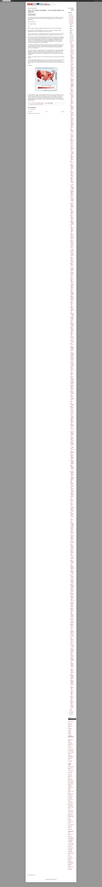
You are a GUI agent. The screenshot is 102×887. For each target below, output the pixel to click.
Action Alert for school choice (72, 542)
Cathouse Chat (70, 847)
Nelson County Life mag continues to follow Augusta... (72, 524)
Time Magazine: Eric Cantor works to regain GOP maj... (72, 229)
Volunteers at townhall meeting (71, 655)
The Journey (70, 760)
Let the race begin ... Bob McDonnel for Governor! (72, 281)
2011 (70, 19)
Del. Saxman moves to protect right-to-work (72, 479)
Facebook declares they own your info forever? (72, 358)
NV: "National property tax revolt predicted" (72, 354)
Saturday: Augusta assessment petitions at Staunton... (72, 427)
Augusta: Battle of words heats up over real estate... (72, 329)
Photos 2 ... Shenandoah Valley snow (72, 698)
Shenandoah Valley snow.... (72, 706)
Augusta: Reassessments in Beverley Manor (72, 80)
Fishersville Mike (70, 749)
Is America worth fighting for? (71, 374)
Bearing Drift (70, 778)
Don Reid (69, 748)
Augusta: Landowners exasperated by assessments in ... (72, 237)
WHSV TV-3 (70, 809)
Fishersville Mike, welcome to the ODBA (72, 610)
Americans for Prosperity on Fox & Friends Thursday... (72, 199)
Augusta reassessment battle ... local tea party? (72, 157)
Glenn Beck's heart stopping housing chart (72, 57)
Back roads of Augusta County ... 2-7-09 (72, 576)
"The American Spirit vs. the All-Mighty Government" (72, 537)
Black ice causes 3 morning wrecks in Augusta (72, 324)
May (71, 37)
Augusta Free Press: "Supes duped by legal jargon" (72, 211)
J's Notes (69, 855)
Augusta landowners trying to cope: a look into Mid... (72, 223)
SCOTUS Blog (70, 795)
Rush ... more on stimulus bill (71, 500)
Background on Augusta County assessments (72, 253)
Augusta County (33, 104)
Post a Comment (32, 109)
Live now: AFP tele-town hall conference (72, 444)
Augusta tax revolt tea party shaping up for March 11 (72, 286)
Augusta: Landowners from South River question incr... (72, 125)
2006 (70, 714)
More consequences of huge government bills (72, 113)
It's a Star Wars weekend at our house (72, 90)
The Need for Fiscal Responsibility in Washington (72, 85)
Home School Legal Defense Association (70, 841)
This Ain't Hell (70, 825)
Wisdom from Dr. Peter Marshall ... (72, 265)
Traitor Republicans (72, 520)
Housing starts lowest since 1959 (71, 303)
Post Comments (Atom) (36, 113)
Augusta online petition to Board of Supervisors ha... (72, 567)
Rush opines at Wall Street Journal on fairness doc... (72, 275)
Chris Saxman (70, 746)
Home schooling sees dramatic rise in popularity (72, 489)
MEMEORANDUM (71, 816)
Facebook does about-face (71, 334)
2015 (70, 14)
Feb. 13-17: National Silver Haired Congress (72, 439)
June (71, 36)
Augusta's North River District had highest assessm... (72, 180)
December (71, 23)
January (71, 709)
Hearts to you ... (71, 402)
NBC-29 (69, 789)
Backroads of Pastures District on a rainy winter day (72, 96)
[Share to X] (50, 103)
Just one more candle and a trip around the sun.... (72, 546)
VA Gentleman (70, 801)
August (71, 32)
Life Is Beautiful (70, 750)
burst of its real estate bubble (48, 50)
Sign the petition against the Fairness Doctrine (72, 259)
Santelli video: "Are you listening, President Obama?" (72, 292)
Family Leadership (72, 344)
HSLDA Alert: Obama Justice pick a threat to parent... (72, 604)
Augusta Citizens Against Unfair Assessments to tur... (72, 167)
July (70, 34)
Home (46, 111)
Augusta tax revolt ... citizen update (72, 529)
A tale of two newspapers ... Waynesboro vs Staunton (72, 509)
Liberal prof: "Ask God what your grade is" (72, 364)
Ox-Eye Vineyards (71, 752)
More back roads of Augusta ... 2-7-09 (72, 572)
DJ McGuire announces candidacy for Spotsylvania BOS (72, 339)
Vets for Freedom (71, 770)
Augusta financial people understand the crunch (72, 107)
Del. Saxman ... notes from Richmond (72, 448)
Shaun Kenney (70, 858)
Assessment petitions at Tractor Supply (72, 382)
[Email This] (47, 103)
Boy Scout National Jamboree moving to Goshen (72, 462)
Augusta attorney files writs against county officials (72, 298)
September (72, 30)
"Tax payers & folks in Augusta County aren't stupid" (72, 319)
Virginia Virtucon (70, 803)
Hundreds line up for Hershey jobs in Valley (72, 651)
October (71, 28)
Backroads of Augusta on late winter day (71, 136)
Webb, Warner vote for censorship (72, 131)
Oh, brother (71, 361)
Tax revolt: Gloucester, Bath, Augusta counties (72, 581)
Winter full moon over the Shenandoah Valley (72, 552)
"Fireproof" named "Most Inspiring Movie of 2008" (72, 456)
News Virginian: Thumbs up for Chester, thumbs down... (72, 69)
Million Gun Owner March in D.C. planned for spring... (72, 627)
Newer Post (30, 111)
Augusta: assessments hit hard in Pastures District (72, 242)
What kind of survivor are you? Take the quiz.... (72, 269)
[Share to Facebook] (51, 103)
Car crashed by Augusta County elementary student (72, 186)
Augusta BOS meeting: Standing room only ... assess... (72, 468)
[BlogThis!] (48, 103)
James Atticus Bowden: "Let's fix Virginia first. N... (72, 615)
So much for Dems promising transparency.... (72, 392)
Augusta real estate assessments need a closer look (72, 433)
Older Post (62, 111)
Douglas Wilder (70, 782)
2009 (70, 22)
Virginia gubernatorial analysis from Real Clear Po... (72, 309)
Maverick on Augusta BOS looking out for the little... (72, 387)
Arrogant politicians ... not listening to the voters (72, 495)
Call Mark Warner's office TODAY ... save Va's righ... (72, 420)
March (71, 40)
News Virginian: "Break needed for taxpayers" (72, 515)
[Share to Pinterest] (52, 103)
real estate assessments (39, 104)
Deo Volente (70, 836)
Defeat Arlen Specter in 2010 (72, 452)
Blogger (55, 879)
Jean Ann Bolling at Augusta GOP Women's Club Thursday (72, 193)
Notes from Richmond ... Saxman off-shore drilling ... (72, 620)
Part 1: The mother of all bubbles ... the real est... (72, 74)
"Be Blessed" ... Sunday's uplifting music (72, 557)
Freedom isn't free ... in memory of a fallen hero (72, 397)
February (71, 41)
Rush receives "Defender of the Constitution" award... (72, 46)
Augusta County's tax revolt (72, 594)
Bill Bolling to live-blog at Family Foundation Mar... (72, 205)
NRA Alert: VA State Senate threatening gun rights (72, 676)
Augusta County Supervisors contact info (72, 659)
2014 (70, 15)
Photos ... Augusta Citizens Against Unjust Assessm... (72, 665)
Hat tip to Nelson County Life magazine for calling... (72, 641)
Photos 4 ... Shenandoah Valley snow (72, 688)
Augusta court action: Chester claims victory (71, 217)
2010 (70, 21)
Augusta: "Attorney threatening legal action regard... (72, 348)
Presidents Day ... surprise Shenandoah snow (72, 378)
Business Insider (70, 781)
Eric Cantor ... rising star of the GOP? (72, 153)
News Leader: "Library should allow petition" (71, 119)
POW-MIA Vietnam (71, 766)
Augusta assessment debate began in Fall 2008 (72, 586)
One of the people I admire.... (72, 532)
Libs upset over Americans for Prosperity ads (72, 369)
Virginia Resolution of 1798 (72, 404)
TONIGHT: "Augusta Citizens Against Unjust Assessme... (72, 683)
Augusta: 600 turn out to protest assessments (72, 671)
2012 (70, 18)
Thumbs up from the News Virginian (72, 590)
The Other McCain (71, 824)
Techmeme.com (70, 821)
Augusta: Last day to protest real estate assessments (72, 599)
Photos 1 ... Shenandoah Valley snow (72, 703)
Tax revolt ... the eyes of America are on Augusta (72, 62)
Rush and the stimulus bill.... (71, 504)
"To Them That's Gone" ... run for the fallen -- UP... (72, 102)
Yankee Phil (70, 761)
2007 (70, 713)
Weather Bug (70, 829)
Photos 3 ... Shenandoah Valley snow (72, 693)
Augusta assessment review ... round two (72, 562)
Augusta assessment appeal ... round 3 (72, 314)
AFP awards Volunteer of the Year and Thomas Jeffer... (72, 473)
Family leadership (72, 162)
